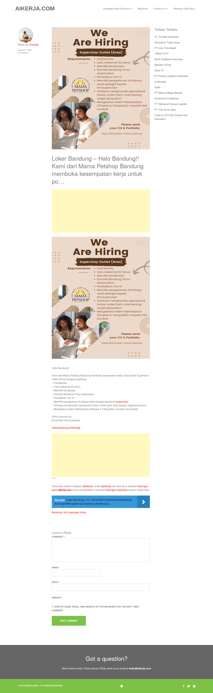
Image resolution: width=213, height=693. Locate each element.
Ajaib (157, 87)
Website (57, 597)
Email (56, 582)
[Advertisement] (101, 211)
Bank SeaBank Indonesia (169, 59)
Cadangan (160, 81)
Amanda (34, 44)
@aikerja (88, 486)
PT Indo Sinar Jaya (165, 109)
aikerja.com (64, 490)
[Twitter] (188, 686)
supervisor (122, 401)
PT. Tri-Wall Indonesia (167, 37)
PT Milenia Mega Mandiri (168, 93)
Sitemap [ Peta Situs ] (184, 8)
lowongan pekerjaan (116, 490)
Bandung (57, 512)
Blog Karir (143, 8)
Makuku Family (163, 65)
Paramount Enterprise (167, 98)
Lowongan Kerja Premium (116, 8)
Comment (58, 536)
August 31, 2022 (24, 50)
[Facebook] (183, 686)
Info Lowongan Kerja (74, 512)
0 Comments (23, 52)
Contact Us (159, 8)
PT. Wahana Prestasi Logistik (171, 104)
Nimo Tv (159, 70)
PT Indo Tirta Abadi (165, 48)
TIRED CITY (162, 53)
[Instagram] (194, 686)
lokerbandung (60, 427)
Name (56, 567)
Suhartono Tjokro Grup (167, 42)
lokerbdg (75, 427)
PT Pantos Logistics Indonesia (171, 76)
